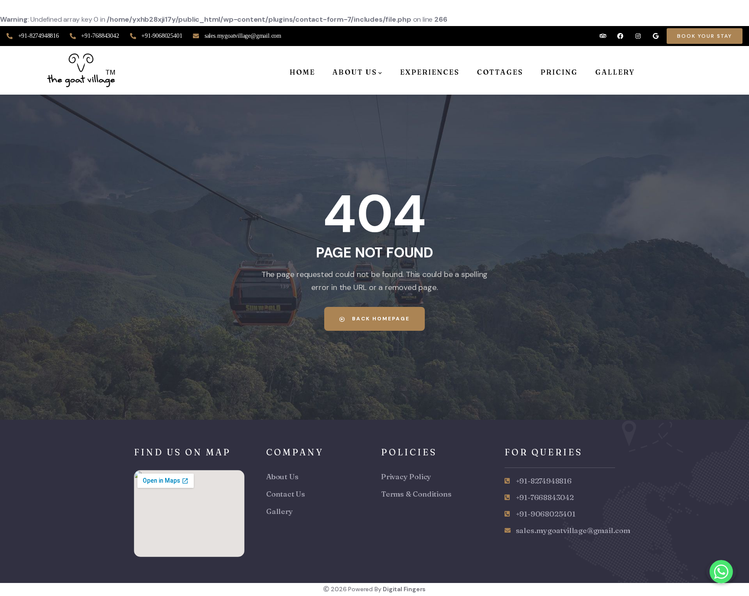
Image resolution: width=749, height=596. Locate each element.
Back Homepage (380, 318)
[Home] (82, 70)
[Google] (655, 36)
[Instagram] (638, 36)
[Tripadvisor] (602, 36)
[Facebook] (620, 36)
